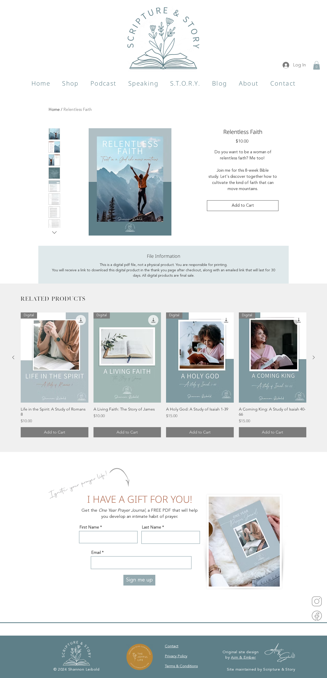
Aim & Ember (243, 658)
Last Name (151, 527)
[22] (317, 601)
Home (54, 110)
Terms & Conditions (181, 666)
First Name (89, 527)
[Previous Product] (13, 357)
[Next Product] (314, 357)
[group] (163, 375)
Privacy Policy (176, 656)
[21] (317, 616)
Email (96, 553)
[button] (316, 65)
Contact (171, 646)
